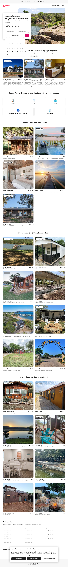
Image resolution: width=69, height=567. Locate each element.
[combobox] (17, 26)
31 (7, 54)
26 (12, 51)
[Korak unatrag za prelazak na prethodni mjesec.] (7, 35)
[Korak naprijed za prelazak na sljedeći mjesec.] (22, 35)
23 (22, 48)
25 (9, 51)
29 (20, 51)
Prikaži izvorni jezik (44, 1)
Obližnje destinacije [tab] (7, 524)
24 (7, 51)
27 (15, 51)
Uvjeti (39, 564)
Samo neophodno (34, 558)
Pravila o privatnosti (32, 564)
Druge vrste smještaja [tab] (18, 524)
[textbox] (11, 31)
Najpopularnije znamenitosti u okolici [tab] (33, 524)
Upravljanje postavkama (49, 558)
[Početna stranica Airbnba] (6, 5)
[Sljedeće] (36, 56)
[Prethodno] (31, 56)
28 (17, 51)
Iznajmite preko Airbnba (58, 5)
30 (23, 51)
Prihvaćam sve (18, 558)
